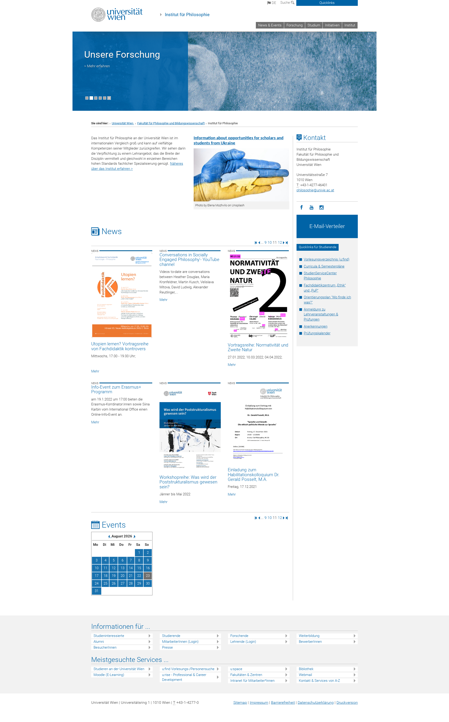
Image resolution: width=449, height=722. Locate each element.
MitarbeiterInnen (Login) (180, 642)
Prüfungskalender (317, 333)
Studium (314, 25)
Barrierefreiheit (283, 702)
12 (280, 242)
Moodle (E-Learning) (109, 675)
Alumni (99, 642)
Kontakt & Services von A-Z (319, 681)
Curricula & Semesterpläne (324, 266)
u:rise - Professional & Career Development (184, 677)
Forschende (239, 636)
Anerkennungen (315, 326)
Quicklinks (327, 3)
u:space (236, 669)
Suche (285, 2)
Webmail (305, 675)
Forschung (294, 25)
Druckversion (347, 702)
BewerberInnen (310, 642)
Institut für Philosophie (187, 14)
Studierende (171, 636)
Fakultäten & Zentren (246, 675)
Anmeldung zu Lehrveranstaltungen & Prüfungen (321, 314)
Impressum (259, 702)
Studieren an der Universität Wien (119, 669)
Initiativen (332, 25)
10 (270, 242)
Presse (167, 647)
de (273, 3)
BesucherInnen (105, 647)
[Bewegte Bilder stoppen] (109, 98)
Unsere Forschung (122, 54)
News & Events (270, 25)
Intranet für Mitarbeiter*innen (252, 681)
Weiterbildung (309, 636)
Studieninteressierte (109, 636)
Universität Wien (123, 123)
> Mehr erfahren (97, 66)
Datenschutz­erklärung (316, 702)
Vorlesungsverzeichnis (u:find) (326, 259)
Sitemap (240, 702)
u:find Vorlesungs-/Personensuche (188, 669)
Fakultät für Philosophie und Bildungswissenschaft (171, 123)
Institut (349, 25)
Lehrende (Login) (243, 642)
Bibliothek (306, 669)
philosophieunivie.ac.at (315, 190)
